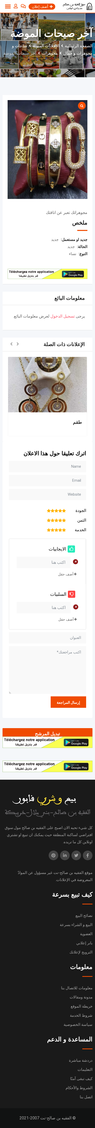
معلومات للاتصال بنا (76, 988)
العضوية (86, 934)
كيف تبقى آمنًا (81, 1078)
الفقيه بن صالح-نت (68, 872)
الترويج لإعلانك (80, 952)
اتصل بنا (86, 1097)
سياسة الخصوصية (78, 1024)
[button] (17, 344)
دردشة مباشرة (80, 1060)
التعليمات (85, 1069)
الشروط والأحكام (79, 1088)
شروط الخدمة (81, 1015)
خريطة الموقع (81, 1006)
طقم (77, 422)
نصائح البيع (83, 915)
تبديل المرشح (47, 733)
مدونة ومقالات (81, 997)
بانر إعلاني (84, 943)
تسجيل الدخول (62, 316)
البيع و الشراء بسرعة (76, 924)
